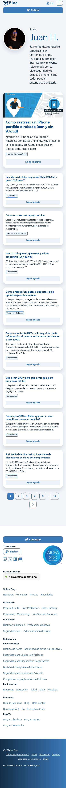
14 (54, 496)
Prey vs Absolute (12, 719)
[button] (59, 3)
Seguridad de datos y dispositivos (43, 649)
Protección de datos (38, 625)
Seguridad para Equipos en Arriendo (23, 655)
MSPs (42, 689)
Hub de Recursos (12, 703)
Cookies (56, 755)
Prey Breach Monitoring (16, 614)
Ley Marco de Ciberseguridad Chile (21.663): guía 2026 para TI (31, 179)
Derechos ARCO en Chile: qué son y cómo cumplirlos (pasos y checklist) (29, 418)
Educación (22, 689)
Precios (34, 594)
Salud (34, 689)
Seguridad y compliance (29, 759)
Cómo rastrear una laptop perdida (25, 215)
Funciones (21, 594)
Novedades (47, 594)
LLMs (45, 759)
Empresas (8, 689)
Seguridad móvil (12, 631)
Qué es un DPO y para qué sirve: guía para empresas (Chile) (29, 379)
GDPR (34, 755)
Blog (26, 703)
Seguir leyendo (33, 202)
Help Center (38, 703)
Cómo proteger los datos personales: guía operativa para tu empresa (30, 293)
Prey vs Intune (32, 719)
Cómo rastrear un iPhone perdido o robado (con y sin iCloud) (29, 126)
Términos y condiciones (17, 755)
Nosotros (8, 594)
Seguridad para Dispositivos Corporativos (26, 661)
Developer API (11, 709)
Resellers (53, 689)
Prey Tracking (49, 608)
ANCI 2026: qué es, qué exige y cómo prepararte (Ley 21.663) (27, 255)
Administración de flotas (37, 631)
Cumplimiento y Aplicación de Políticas (25, 679)
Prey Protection (30, 608)
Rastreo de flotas (12, 649)
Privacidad (44, 755)
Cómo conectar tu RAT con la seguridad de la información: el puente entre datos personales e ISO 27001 (32, 336)
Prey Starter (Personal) (44, 614)
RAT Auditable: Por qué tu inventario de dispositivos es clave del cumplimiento (28, 456)
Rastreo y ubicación (14, 625)
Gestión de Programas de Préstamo (22, 667)
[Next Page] (33, 504)
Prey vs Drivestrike (13, 725)
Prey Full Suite (11, 608)
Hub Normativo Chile (33, 709)
